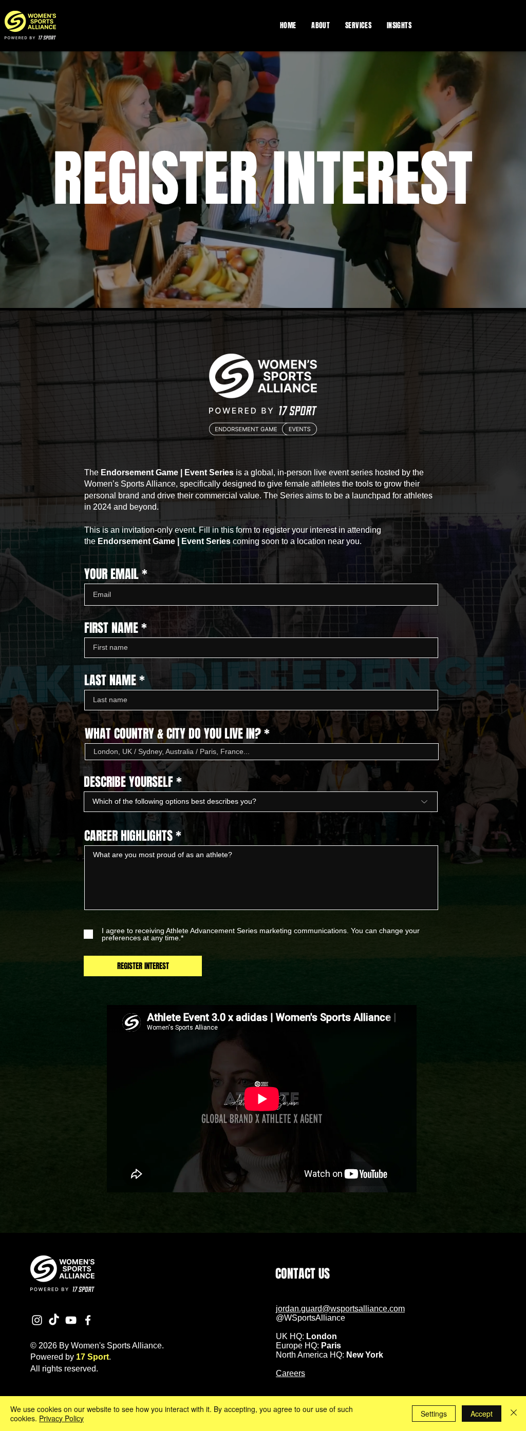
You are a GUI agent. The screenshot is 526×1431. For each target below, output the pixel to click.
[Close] (514, 1413)
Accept (482, 1413)
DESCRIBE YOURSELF (128, 782)
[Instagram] (37, 1320)
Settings (434, 1413)
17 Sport (92, 1356)
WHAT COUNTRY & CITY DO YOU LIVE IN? (173, 734)
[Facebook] (88, 1320)
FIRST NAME (111, 628)
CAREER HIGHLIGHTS (128, 836)
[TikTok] (54, 1320)
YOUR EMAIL (111, 574)
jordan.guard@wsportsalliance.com (340, 1308)
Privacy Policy (61, 1418)
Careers (290, 1373)
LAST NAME (110, 680)
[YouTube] (71, 1320)
